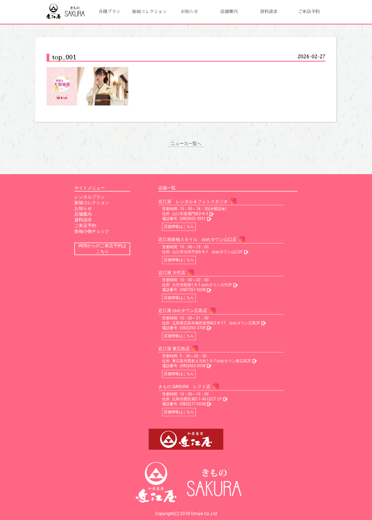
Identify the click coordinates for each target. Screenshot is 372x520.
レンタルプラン (89, 196)
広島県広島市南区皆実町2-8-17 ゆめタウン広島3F (216, 323)
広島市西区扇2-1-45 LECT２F (197, 399)
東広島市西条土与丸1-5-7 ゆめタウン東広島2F (211, 361)
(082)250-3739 (193, 328)
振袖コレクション (149, 12)
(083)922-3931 (193, 218)
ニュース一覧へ (186, 143)
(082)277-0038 (193, 404)
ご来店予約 (309, 12)
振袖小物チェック (91, 231)
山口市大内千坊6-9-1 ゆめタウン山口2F (207, 252)
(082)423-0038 (193, 366)
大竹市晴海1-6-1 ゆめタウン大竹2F (202, 285)
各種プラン (109, 12)
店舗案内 (229, 12)
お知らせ (189, 12)
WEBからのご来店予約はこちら (102, 248)
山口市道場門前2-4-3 (190, 213)
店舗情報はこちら (179, 226)
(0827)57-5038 (193, 290)
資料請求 (269, 12)
